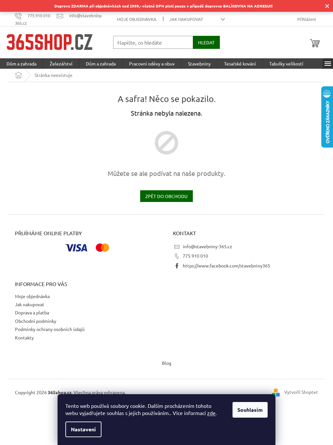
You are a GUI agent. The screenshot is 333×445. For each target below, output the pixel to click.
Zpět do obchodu (166, 196)
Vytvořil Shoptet (301, 392)
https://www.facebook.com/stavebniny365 (226, 265)
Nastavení (83, 429)
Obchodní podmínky (35, 321)
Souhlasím (250, 409)
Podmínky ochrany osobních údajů (50, 329)
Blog (166, 363)
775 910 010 (195, 256)
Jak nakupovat (186, 19)
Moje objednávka (136, 19)
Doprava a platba (32, 312)
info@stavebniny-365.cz (207, 246)
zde (211, 412)
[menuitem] (21, 63)
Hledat (206, 42)
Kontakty (24, 337)
